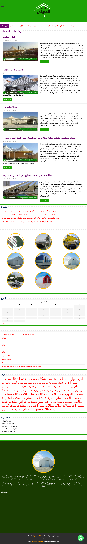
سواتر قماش (45, 390)
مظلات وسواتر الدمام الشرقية (31, 409)
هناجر (3, 352)
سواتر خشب (66, 391)
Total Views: (6, 431)
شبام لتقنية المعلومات (37, 535)
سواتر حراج (75, 391)
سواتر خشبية (56, 390)
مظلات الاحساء (10, 107)
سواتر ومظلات (17, 390)
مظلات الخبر (74, 394)
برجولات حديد (43, 383)
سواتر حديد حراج (16, 387)
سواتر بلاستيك (46, 387)
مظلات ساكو (63, 405)
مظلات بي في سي (50, 401)
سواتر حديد (27, 386)
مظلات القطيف (73, 401)
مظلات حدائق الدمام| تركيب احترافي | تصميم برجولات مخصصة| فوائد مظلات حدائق (27, 221)
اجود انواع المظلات (70, 379)
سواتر (3, 341)
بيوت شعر (5, 348)
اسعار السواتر (52, 379)
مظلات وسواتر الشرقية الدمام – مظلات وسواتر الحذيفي (19, 334)
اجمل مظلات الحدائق (13, 69)
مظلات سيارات (6, 355)
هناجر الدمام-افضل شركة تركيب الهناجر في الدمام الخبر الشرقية (21, 366)
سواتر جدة (37, 387)
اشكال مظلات (9, 37)
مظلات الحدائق (6, 359)
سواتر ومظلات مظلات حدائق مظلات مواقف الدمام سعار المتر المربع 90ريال (39, 138)
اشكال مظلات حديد (33, 379)
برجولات (4, 345)
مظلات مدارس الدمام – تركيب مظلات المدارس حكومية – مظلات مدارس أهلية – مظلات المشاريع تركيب (42, 26)
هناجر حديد (5, 410)
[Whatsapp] (81, 538)
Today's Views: (6, 423)
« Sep (3, 323)
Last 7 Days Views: (7, 429)
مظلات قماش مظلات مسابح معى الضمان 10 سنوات (27, 175)
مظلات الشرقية (12, 398)
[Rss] (43, 538)
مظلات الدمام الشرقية (59, 398)
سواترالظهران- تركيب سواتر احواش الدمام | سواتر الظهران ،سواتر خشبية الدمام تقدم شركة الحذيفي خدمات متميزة (37, 214)
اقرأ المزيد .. (44, 61)
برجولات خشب (33, 383)
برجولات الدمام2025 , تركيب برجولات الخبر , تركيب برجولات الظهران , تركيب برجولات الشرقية (30, 218)
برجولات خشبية (24, 383)
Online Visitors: (7, 421)
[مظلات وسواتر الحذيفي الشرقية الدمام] (43, 9)
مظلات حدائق (28, 401)
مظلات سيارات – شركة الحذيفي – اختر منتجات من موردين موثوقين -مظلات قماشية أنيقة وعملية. (31, 211)
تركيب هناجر (69, 387)
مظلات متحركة (6, 362)
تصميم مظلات (61, 387)
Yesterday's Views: (7, 426)
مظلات (4, 338)
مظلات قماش (30, 406)
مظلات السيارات (33, 398)
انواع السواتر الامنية (60, 383)
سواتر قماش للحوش (32, 391)
